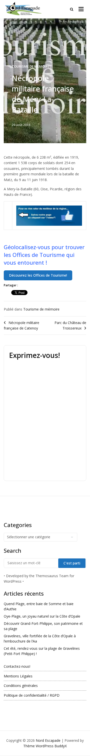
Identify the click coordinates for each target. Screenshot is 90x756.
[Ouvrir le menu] (81, 9)
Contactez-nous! (17, 666)
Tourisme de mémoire (30, 66)
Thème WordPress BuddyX (45, 746)
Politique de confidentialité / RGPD (32, 695)
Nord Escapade (48, 740)
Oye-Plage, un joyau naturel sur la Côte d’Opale (42, 616)
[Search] (71, 9)
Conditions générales (21, 685)
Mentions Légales (18, 676)
